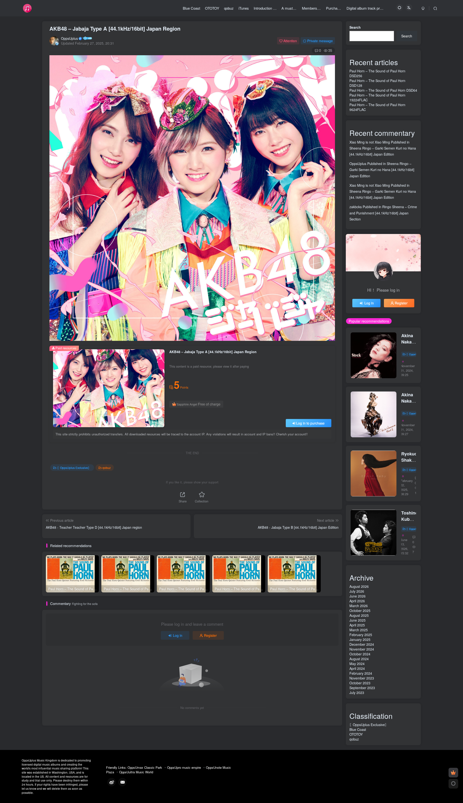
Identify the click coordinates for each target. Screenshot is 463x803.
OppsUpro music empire (184, 767)
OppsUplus (69, 38)
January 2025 (359, 639)
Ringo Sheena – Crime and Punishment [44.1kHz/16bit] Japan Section (383, 212)
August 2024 (359, 658)
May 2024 (357, 663)
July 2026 (356, 591)
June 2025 (357, 620)
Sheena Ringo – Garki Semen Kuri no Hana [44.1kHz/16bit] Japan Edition (381, 169)
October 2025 (359, 610)
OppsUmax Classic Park (145, 767)
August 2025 (359, 615)
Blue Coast (357, 729)
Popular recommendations (369, 321)
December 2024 (361, 644)
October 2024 (359, 654)
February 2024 (360, 673)
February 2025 (360, 634)
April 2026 (357, 600)
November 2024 (361, 649)
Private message (320, 40)
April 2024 (357, 668)
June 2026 (357, 596)
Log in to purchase (310, 423)
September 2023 (362, 687)
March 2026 (358, 605)
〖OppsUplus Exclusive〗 (74, 468)
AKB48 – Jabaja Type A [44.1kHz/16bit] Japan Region (114, 28)
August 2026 (359, 586)
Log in (177, 635)
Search (355, 27)
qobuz (106, 468)
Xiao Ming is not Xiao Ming (369, 142)
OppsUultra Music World (136, 772)
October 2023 (359, 682)
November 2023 (361, 678)
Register (210, 635)
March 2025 (358, 629)
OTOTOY (356, 734)
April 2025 (357, 625)
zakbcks (355, 206)
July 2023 (356, 692)
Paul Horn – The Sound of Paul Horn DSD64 (383, 90)
